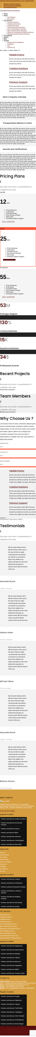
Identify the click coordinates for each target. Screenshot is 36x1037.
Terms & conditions (6, 862)
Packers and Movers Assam (10, 829)
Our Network (4, 869)
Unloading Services (6, 921)
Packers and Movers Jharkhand (11, 883)
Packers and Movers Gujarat (10, 879)
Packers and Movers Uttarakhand (12, 1020)
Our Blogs (3, 866)
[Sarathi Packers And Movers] (10, 10)
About (5, 1029)
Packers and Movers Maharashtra (12, 950)
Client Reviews (4, 855)
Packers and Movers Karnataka (11, 903)
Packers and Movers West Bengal (12, 1024)
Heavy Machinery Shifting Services (10, 938)
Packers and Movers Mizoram (11, 961)
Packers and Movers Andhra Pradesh (13, 819)
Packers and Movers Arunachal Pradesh (11, 824)
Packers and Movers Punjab (10, 996)
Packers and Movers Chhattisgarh (12, 840)
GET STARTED (8, 221)
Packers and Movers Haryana (11, 836)
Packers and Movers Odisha (10, 958)
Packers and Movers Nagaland (11, 965)
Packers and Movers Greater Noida (13, 973)
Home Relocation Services (8, 933)
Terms (5, 1031)
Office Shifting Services (7, 931)
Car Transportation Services (8, 924)
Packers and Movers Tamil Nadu (12, 1008)
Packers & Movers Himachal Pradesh (13, 887)
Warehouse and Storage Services (10, 928)
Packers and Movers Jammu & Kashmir (11, 892)
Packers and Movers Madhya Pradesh (10, 898)
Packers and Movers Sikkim (10, 969)
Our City (2, 871)
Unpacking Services (6, 917)
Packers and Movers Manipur (10, 954)
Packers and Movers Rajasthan (11, 1000)
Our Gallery (3, 857)
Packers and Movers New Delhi (11, 844)
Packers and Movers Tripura (10, 1004)
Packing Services (5, 914)
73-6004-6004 (29, 1)
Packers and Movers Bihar (9, 833)
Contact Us (3, 864)
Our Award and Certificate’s (13, 5)
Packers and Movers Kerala (10, 906)
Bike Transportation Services (8, 926)
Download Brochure (10, 7)
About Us (3, 852)
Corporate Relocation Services (9, 935)
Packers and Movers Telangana (11, 1012)
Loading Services (5, 919)
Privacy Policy (4, 859)
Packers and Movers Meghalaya (12, 946)
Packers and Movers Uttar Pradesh (12, 1016)
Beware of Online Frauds (12, 4)
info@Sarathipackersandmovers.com (12, 1)
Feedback (7, 1033)
